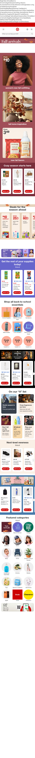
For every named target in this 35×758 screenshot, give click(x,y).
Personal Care (17, 8)
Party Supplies (8, 14)
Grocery (7, 6)
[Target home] (17, 29)
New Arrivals (28, 16)
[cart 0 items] (31, 29)
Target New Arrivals (5, 1)
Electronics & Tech (10, 12)
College (6, 3)
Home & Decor (11, 5)
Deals (16, 16)
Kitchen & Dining (20, 5)
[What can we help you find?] (17, 34)
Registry (7, 21)
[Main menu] (3, 29)
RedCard (12, 21)
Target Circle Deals (20, 18)
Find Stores (25, 21)
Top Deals (12, 18)
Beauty (11, 8)
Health (10, 10)
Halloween (12, 3)
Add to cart (6, 191)
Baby (7, 8)
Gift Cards (21, 14)
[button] (17, 281)
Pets (6, 10)
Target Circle (18, 21)
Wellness (14, 10)
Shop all (17, 267)
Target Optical (11, 16)
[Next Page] (33, 182)
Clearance (21, 16)
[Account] (27, 29)
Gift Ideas (15, 14)
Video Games (20, 12)
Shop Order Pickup (7, 20)
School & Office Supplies (24, 10)
